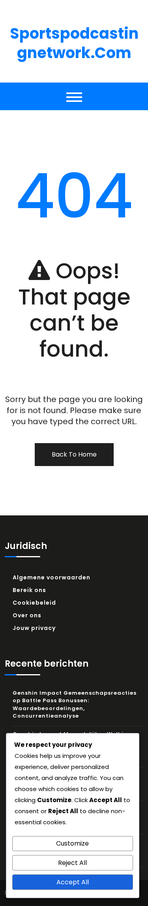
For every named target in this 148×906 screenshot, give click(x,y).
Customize (72, 843)
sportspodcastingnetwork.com (74, 43)
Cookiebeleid (34, 603)
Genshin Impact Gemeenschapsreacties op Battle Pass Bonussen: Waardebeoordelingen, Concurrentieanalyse (75, 704)
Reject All (72, 862)
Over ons (27, 615)
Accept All (72, 882)
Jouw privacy (34, 628)
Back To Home (74, 454)
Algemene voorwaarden (51, 577)
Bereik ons (29, 590)
